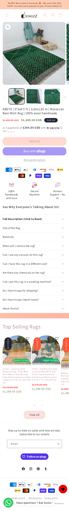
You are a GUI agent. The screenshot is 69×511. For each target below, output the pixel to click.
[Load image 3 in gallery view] (52, 96)
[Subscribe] (58, 444)
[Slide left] (4, 97)
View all (35, 414)
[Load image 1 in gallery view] (17, 96)
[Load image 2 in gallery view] (34, 96)
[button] (7, 15)
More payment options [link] (34, 159)
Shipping (11, 131)
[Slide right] (65, 97)
